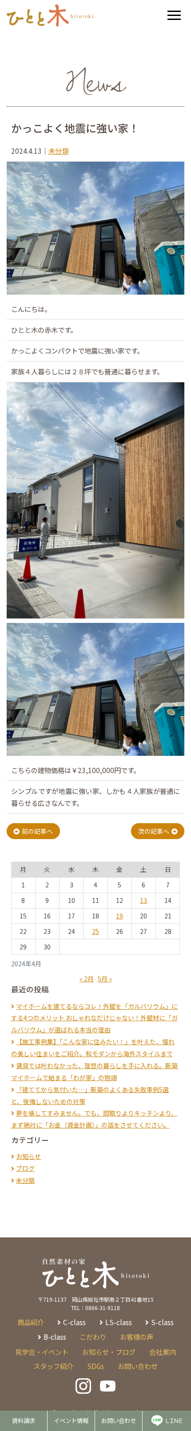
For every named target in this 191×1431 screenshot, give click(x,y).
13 (143, 900)
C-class (74, 1322)
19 (119, 915)
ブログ (25, 1168)
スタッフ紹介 (53, 1366)
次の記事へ (153, 831)
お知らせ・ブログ (108, 1352)
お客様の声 (136, 1337)
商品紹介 (30, 1322)
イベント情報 (71, 1420)
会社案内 (162, 1352)
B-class (55, 1337)
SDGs (95, 1366)
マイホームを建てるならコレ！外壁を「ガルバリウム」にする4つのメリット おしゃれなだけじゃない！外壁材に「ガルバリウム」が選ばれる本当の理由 (94, 1018)
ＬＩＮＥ (173, 1420)
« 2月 (87, 978)
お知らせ (28, 1156)
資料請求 (23, 1420)
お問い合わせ (118, 1420)
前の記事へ (37, 831)
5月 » (105, 978)
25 (95, 931)
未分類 (58, 151)
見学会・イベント (41, 1352)
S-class (162, 1322)
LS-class (118, 1322)
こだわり (93, 1337)
